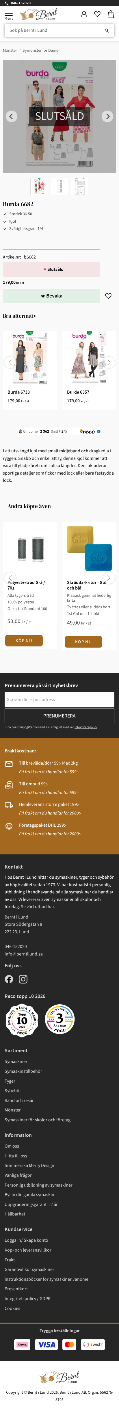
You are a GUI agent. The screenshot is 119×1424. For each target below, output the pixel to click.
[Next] (107, 116)
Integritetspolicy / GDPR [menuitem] (28, 1298)
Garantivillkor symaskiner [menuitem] (29, 1269)
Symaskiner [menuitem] (16, 1061)
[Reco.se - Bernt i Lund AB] (60, 1019)
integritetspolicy (86, 727)
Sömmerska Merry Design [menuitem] (29, 1165)
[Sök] (107, 30)
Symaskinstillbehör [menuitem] (23, 1071)
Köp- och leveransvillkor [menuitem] (28, 1250)
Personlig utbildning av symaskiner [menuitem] (38, 1185)
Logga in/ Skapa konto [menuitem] (26, 1240)
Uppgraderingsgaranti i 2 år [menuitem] (31, 1204)
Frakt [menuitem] (10, 1260)
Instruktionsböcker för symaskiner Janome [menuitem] (46, 1279)
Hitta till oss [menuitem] (16, 1156)
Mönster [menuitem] (13, 1110)
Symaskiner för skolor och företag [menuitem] (37, 1120)
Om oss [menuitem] (12, 1146)
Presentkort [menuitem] (16, 1289)
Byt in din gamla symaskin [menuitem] (29, 1194)
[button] (9, 13)
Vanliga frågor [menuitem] (18, 1175)
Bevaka (54, 296)
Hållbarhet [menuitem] (15, 1214)
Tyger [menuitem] (10, 1081)
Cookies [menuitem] (12, 1308)
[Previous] (11, 116)
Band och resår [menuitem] (19, 1100)
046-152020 (21, 3)
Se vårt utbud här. (38, 907)
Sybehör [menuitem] (13, 1090)
